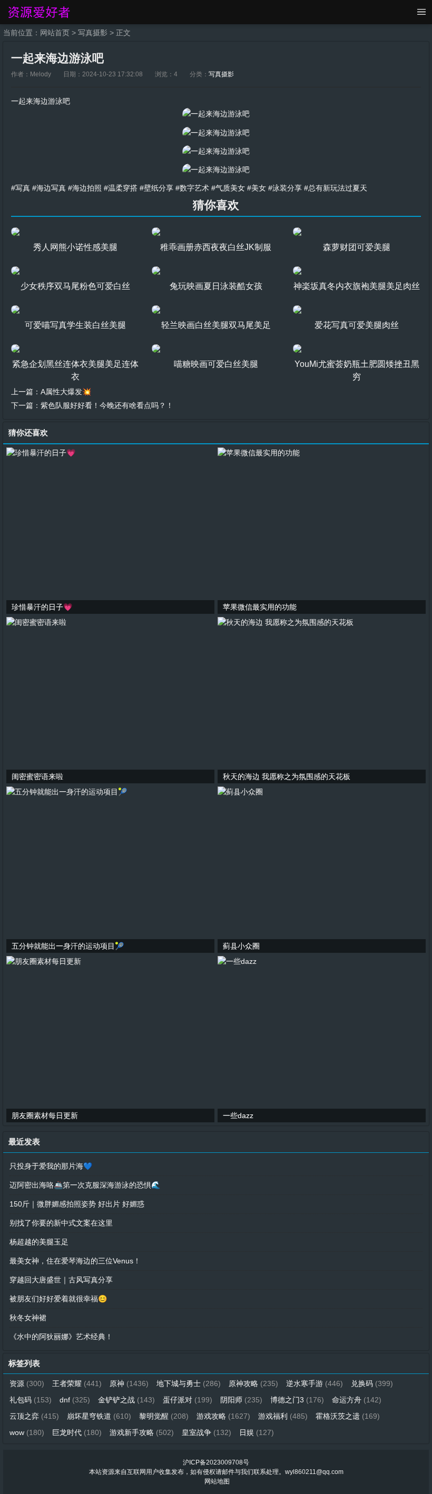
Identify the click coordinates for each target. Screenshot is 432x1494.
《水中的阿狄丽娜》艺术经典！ (61, 1336)
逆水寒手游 (314, 1383)
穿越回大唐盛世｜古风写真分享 (61, 1280)
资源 (26, 1383)
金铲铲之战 (126, 1400)
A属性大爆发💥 (66, 391)
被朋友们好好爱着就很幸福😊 (58, 1298)
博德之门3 (297, 1400)
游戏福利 (283, 1416)
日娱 (256, 1432)
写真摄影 (92, 32)
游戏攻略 (223, 1416)
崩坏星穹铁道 (99, 1416)
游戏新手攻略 (142, 1432)
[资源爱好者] (38, 12)
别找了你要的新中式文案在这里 (61, 1223)
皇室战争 (206, 1432)
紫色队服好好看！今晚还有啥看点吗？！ (107, 405)
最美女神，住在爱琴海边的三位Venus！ (75, 1261)
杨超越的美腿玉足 (38, 1242)
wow (26, 1432)
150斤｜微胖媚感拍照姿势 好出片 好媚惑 (76, 1204)
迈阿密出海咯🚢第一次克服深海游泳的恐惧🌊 (84, 1185)
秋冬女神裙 (27, 1317)
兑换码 (372, 1383)
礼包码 (30, 1400)
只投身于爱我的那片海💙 (50, 1166)
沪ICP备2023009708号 (216, 1462)
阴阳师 (241, 1400)
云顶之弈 (34, 1416)
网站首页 (55, 32)
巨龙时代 (77, 1432)
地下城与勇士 (188, 1383)
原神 (129, 1383)
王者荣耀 (77, 1383)
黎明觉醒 (164, 1416)
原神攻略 (253, 1383)
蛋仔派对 (187, 1400)
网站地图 (217, 1481)
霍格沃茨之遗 (348, 1416)
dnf (75, 1400)
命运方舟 (356, 1400)
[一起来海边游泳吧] (216, 113)
